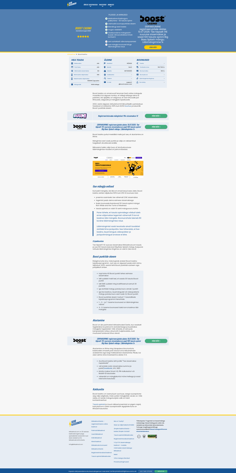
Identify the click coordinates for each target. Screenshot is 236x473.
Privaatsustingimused (121, 462)
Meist (116, 454)
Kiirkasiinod (71, 54)
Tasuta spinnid (99, 404)
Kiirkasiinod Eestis (97, 449)
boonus (128, 106)
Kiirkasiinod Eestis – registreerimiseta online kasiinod (99, 424)
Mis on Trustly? (119, 421)
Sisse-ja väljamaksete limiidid (124, 425)
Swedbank (108, 368)
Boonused (111, 4)
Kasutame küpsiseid (146, 471)
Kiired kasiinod (96, 441)
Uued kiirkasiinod (97, 434)
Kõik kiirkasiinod (96, 438)
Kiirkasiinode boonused (99, 445)
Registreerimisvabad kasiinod (101, 453)
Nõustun (161, 471)
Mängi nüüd (152, 47)
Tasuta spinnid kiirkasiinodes (101, 456)
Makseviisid (102, 4)
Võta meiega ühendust (122, 458)
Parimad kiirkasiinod (98, 430)
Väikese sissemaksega (90, 4)
